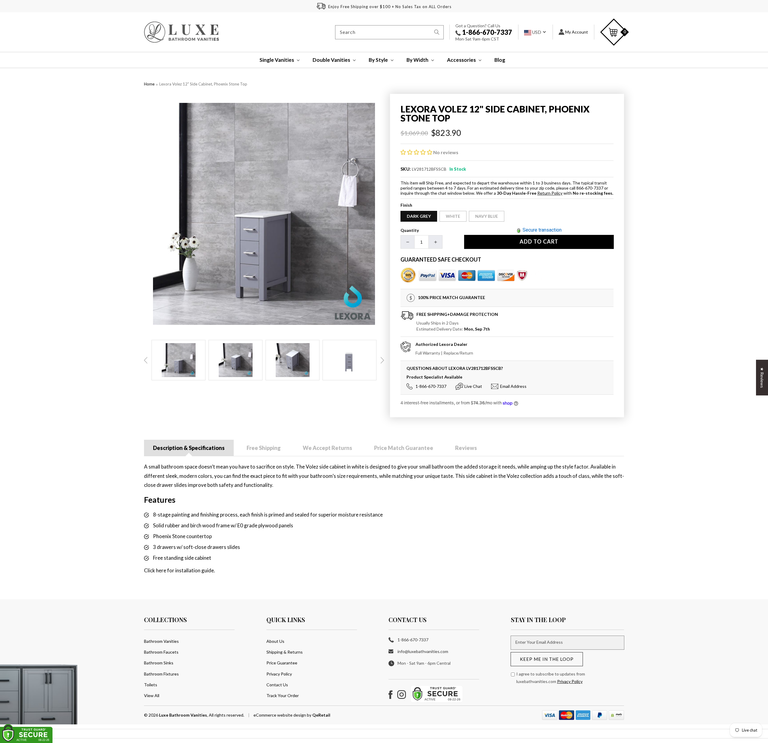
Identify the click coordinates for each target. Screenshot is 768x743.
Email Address (513, 386)
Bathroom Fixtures (161, 673)
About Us (275, 641)
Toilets (150, 684)
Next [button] (382, 360)
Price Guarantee (281, 662)
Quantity (409, 230)
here (161, 570)
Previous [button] (146, 360)
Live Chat (473, 386)
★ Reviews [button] (762, 377)
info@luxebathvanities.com (423, 651)
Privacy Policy (279, 673)
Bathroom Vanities (161, 641)
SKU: (405, 169)
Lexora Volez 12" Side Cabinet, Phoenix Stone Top (203, 84)
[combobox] (389, 32)
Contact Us (277, 684)
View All (151, 695)
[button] (275, 60)
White (453, 216)
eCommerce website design (280, 715)
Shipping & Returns (284, 652)
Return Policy (549, 193)
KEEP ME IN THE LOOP (547, 659)
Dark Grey (419, 216)
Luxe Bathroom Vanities (183, 715)
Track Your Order (282, 695)
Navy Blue (486, 216)
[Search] (436, 32)
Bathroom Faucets (161, 652)
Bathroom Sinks (158, 662)
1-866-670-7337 (486, 32)
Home (149, 84)
